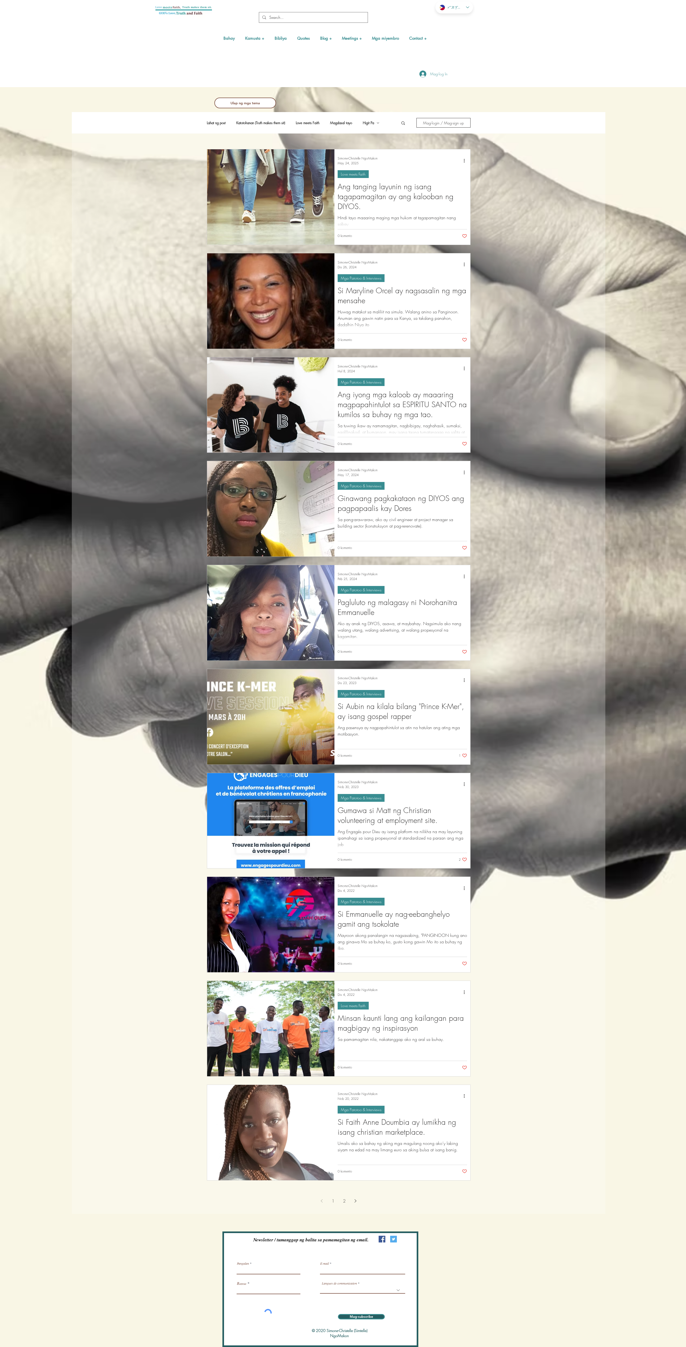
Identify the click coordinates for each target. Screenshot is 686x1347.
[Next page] (355, 1201)
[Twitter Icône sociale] (393, 1239)
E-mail (324, 1263)
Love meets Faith (307, 123)
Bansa (241, 1283)
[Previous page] (322, 1201)
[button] (254, 38)
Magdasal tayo (341, 123)
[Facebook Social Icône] (382, 1239)
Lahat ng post (216, 123)
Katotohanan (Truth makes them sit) (260, 123)
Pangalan (243, 1263)
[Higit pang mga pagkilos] (466, 160)
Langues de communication (339, 1283)
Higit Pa (368, 123)
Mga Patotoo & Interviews (361, 278)
